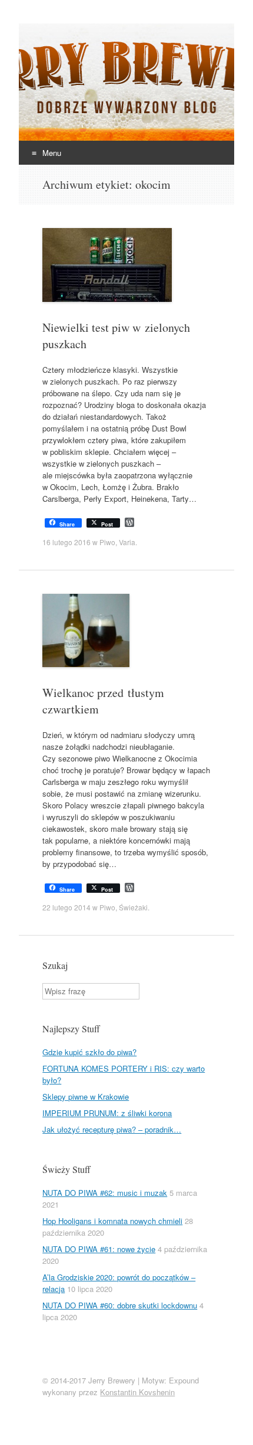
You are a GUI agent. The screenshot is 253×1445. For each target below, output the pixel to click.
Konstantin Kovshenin (137, 1392)
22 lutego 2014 (66, 907)
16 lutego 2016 (66, 542)
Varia (127, 542)
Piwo (107, 542)
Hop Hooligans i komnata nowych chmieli (112, 1220)
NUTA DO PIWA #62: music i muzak (104, 1192)
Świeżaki (133, 907)
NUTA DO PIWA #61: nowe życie (98, 1248)
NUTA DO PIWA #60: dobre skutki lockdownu (119, 1305)
